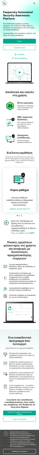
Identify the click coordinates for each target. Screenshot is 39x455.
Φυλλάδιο (21, 54)
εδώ (24, 446)
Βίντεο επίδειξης (20, 58)
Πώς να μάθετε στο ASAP (22, 233)
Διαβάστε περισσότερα (18, 209)
